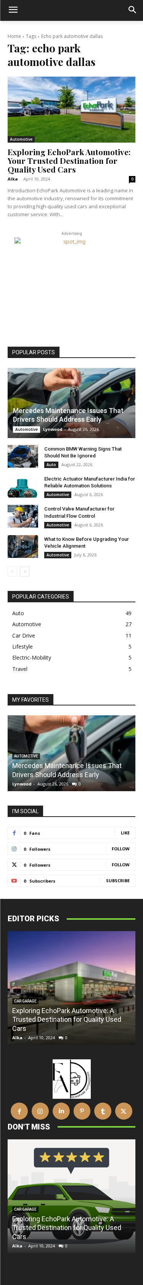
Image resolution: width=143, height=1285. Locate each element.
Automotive (21, 139)
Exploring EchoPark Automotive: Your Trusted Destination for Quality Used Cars (69, 160)
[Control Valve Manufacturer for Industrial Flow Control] (23, 516)
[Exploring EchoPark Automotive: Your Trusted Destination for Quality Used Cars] (71, 110)
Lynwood (53, 429)
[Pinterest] (82, 1111)
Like (125, 833)
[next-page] (24, 572)
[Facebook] (19, 1111)
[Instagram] (40, 1111)
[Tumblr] (102, 1111)
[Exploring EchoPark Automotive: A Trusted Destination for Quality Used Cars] (71, 988)
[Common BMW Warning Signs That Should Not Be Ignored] (23, 456)
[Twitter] (123, 1111)
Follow (121, 848)
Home (14, 36)
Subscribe (118, 880)
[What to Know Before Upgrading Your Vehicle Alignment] (23, 546)
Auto (51, 464)
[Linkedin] (61, 1111)
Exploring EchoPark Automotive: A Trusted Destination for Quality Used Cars (66, 1019)
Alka (13, 179)
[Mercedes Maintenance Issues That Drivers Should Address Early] (71, 403)
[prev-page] (12, 572)
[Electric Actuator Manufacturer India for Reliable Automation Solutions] (23, 486)
